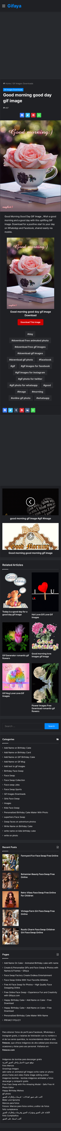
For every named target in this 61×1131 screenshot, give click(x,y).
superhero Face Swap (14, 817)
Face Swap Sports (13, 789)
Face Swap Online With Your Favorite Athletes (26, 980)
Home (8, 83)
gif (13, 366)
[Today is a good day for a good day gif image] (15, 590)
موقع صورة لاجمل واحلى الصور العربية (18, 1062)
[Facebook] (22, 115)
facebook (45, 359)
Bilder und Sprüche (11, 1100)
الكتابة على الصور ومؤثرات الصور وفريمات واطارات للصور (26, 1112)
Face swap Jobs (12, 785)
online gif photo (21, 398)
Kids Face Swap (11, 808)
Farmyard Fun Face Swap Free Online (39, 855)
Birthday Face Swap (13, 771)
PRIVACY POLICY (12, 1020)
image (22, 391)
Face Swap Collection (14, 780)
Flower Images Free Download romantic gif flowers (43, 708)
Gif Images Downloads (23, 83)
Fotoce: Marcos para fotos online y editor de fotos (25, 1106)
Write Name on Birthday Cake (18, 826)
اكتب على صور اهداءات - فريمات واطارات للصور (22, 1097)
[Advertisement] (30, 45)
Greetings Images (10, 1068)
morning (38, 391)
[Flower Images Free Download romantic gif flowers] (45, 683)
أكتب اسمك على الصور (11, 1118)
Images (7, 803)
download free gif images (31, 346)
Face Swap (9, 775)
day (31, 334)
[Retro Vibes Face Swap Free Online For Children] (10, 899)
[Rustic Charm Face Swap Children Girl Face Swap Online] (10, 936)
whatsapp (43, 398)
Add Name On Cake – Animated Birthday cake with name (31, 963)
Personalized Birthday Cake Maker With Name (26, 1015)
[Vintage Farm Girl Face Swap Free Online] (10, 918)
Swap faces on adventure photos (20, 821)
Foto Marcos (8, 1065)
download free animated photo (31, 340)
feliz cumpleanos (10, 1109)
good (48, 385)
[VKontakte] (27, 410)
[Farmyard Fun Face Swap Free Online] (10, 862)
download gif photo (22, 359)
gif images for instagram (31, 372)
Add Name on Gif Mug (14, 761)
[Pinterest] (33, 115)
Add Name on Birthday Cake (17, 748)
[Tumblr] (16, 410)
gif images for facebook (36, 366)
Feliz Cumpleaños (10, 1115)
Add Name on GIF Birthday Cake (19, 757)
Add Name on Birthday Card (17, 752)
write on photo (11, 835)
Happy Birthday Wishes (13, 1090)
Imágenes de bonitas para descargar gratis (22, 1059)
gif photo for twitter (31, 378)
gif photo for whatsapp (24, 385)
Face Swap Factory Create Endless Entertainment (28, 975)
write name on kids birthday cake (20, 831)
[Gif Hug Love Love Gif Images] (15, 676)
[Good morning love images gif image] (45, 636)
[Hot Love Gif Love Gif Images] (45, 592)
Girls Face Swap (12, 798)
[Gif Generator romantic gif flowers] (15, 637)
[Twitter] (27, 115)
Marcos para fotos (10, 1103)
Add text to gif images (14, 766)
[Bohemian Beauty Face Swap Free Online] (10, 881)
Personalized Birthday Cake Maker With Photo (26, 812)
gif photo (6, 1093)
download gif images (31, 353)
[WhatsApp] (39, 115)
